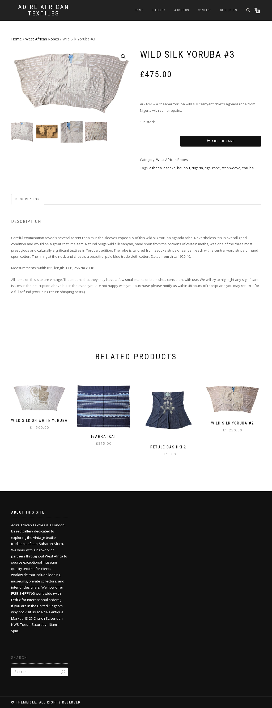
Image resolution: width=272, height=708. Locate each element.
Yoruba (248, 167)
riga (208, 167)
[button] (123, 56)
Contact (204, 10)
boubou (183, 167)
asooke (169, 167)
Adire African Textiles (43, 10)
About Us (181, 10)
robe (216, 167)
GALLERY (158, 10)
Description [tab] (27, 199)
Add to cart (223, 141)
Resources (228, 10)
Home (139, 10)
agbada (155, 167)
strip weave (231, 167)
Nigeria (197, 167)
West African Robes (42, 38)
